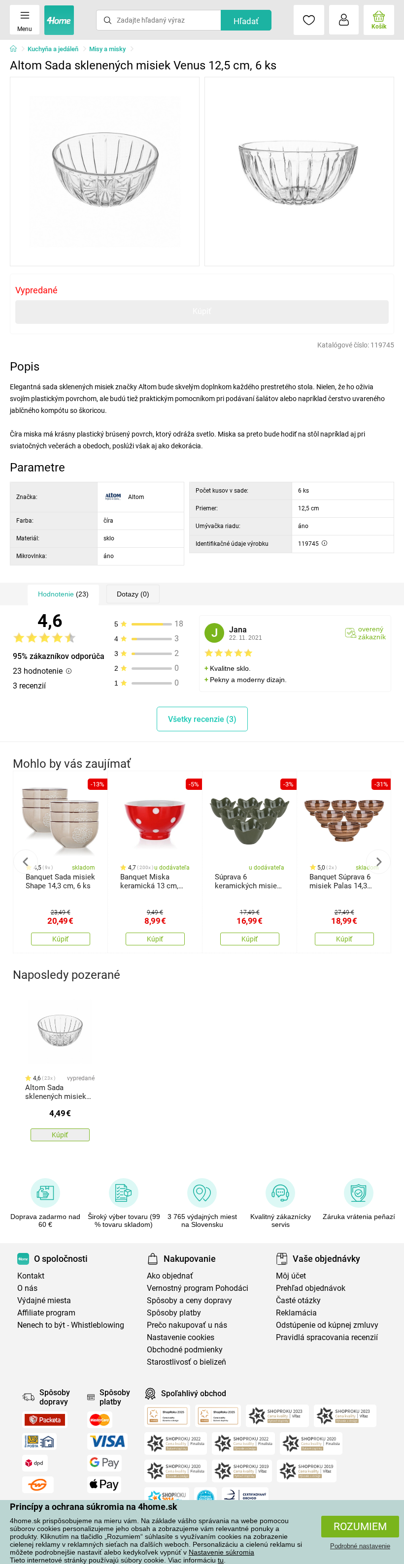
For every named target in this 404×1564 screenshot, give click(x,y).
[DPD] (35, 1463)
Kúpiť (202, 311)
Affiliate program (46, 1312)
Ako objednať (170, 1276)
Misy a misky (107, 49)
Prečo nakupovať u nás (187, 1325)
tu (221, 1560)
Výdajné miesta (44, 1300)
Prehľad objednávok (310, 1288)
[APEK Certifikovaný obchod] (245, 1498)
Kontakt (30, 1276)
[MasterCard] (99, 1419)
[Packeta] (44, 1419)
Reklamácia (296, 1312)
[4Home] (17, 49)
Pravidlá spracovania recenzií (327, 1337)
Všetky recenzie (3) (202, 719)
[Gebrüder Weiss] (38, 1484)
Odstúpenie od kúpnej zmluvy (327, 1325)
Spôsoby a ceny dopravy (189, 1300)
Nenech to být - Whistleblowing (70, 1325)
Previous (25, 861)
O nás (27, 1288)
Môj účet (291, 1276)
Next (378, 861)
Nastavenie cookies (180, 1337)
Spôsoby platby (174, 1312)
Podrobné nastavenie (360, 1546)
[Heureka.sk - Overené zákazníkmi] (205, 1498)
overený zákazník (372, 633)
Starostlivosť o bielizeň (186, 1362)
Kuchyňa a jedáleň (53, 49)
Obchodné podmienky (185, 1349)
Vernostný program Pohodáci (197, 1288)
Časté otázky (298, 1300)
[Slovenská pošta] (39, 1441)
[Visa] (107, 1441)
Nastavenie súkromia (221, 1552)
